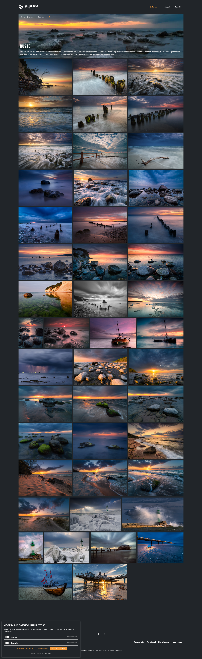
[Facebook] (98, 634)
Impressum (48, 653)
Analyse (14, 637)
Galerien (153, 7)
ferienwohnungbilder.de (115, 650)
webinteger (91, 650)
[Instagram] (103, 634)
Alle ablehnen (42, 648)
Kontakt (33, 653)
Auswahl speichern (25, 648)
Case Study (99, 650)
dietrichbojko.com (26, 17)
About (167, 7)
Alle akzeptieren (58, 648)
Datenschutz (40, 653)
